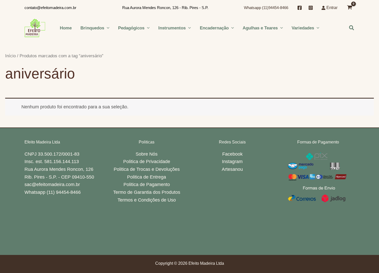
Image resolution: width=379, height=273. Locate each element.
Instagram (232, 161)
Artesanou (232, 169)
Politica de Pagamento (146, 184)
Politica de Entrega (146, 177)
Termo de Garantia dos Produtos (146, 192)
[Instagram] (310, 7)
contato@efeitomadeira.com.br (50, 8)
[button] (106, 28)
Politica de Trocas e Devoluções (147, 169)
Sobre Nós (147, 154)
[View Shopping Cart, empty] (350, 8)
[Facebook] (299, 7)
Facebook (232, 154)
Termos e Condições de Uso (147, 200)
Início (10, 55)
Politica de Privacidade (146, 161)
